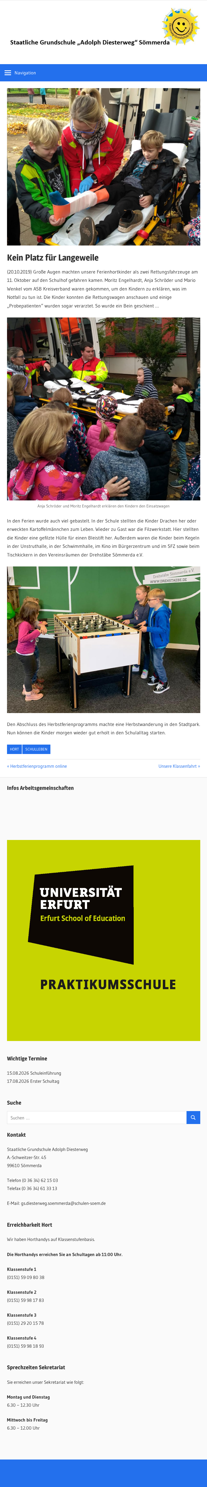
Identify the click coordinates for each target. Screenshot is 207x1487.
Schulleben (36, 749)
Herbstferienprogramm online (38, 766)
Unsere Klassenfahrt (177, 766)
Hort (14, 749)
